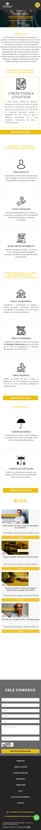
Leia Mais (20, 537)
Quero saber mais (20, 398)
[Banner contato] (20, 18)
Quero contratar (20, 490)
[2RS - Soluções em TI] (28, 827)
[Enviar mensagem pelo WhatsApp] (36, 817)
